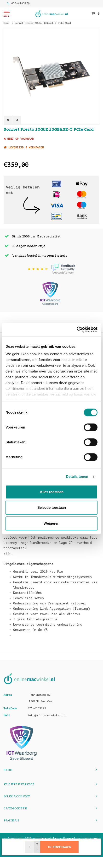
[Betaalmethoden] (56, 184)
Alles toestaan (51, 492)
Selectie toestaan (51, 507)
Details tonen (77, 476)
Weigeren (51, 523)
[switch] (90, 427)
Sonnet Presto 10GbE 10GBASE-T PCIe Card (43, 23)
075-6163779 (20, 3)
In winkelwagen (59, 847)
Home (6, 23)
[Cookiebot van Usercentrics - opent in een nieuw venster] (76, 329)
